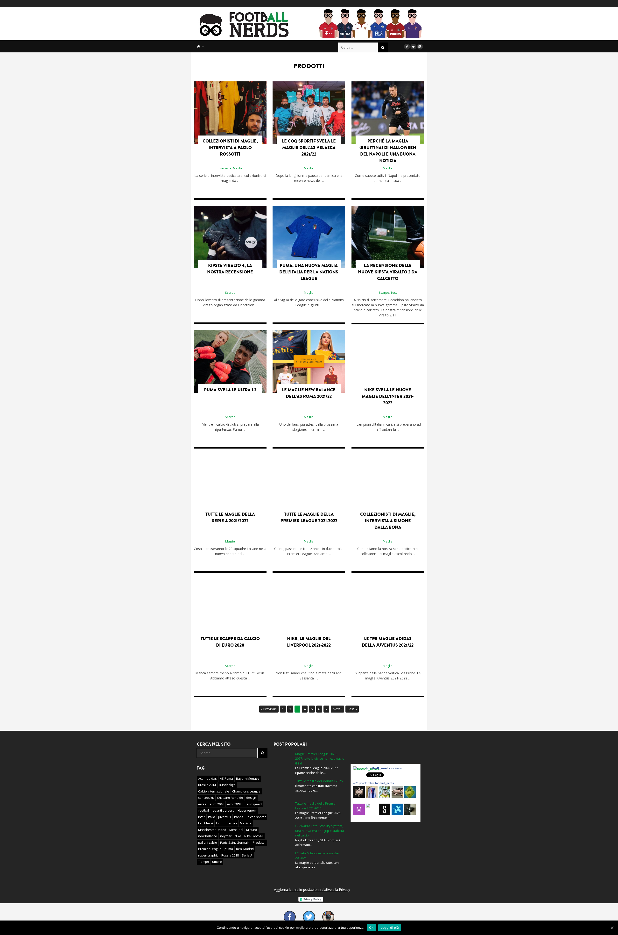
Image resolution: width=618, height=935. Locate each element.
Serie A (247, 855)
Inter (201, 817)
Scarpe (230, 292)
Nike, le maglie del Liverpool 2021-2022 (309, 641)
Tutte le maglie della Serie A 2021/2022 (230, 517)
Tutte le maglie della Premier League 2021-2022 (309, 517)
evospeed (254, 804)
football (204, 810)
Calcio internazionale (213, 791)
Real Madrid (245, 849)
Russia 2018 (230, 855)
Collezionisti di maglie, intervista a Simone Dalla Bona (387, 520)
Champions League (246, 791)
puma (229, 849)
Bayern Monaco (247, 778)
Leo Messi (205, 823)
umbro (217, 861)
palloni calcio (207, 842)
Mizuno (251, 830)
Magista (246, 823)
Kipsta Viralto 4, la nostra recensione (230, 268)
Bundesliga (227, 785)
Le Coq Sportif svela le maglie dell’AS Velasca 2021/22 (309, 147)
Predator (259, 842)
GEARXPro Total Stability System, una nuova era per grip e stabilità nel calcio (319, 830)
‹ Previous (269, 709)
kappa (239, 817)
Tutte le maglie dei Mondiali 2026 (319, 781)
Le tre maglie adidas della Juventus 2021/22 (388, 641)
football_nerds (384, 768)
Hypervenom (247, 810)
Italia (211, 817)
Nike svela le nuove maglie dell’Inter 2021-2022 (388, 396)
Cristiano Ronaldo (230, 797)
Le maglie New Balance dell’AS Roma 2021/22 (309, 393)
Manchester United (212, 830)
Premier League (209, 849)
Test (394, 292)
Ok (371, 927)
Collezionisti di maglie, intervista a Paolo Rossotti (230, 147)
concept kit (206, 797)
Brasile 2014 (207, 785)
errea (202, 804)
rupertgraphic (208, 855)
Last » (352, 709)
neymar (226, 836)
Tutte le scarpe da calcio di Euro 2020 (230, 641)
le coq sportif (256, 817)
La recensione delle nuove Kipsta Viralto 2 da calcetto (387, 272)
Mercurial (236, 830)
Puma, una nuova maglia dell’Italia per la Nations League (308, 272)
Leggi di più (390, 927)
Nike (238, 836)
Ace (201, 778)
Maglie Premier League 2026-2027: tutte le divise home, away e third (319, 758)
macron (231, 823)
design (251, 797)
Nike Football (253, 836)
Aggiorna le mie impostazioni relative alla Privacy (312, 889)
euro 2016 (217, 804)
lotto (219, 823)
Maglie (238, 168)
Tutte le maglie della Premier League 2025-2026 (316, 805)
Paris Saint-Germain (235, 842)
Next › (337, 709)
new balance (207, 836)
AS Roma (226, 778)
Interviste (225, 168)
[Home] (198, 46)
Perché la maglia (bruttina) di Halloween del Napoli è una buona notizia (387, 151)
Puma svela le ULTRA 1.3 (230, 390)
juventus (224, 817)
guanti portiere (223, 810)
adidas (212, 778)
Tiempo (203, 861)
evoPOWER (235, 804)
